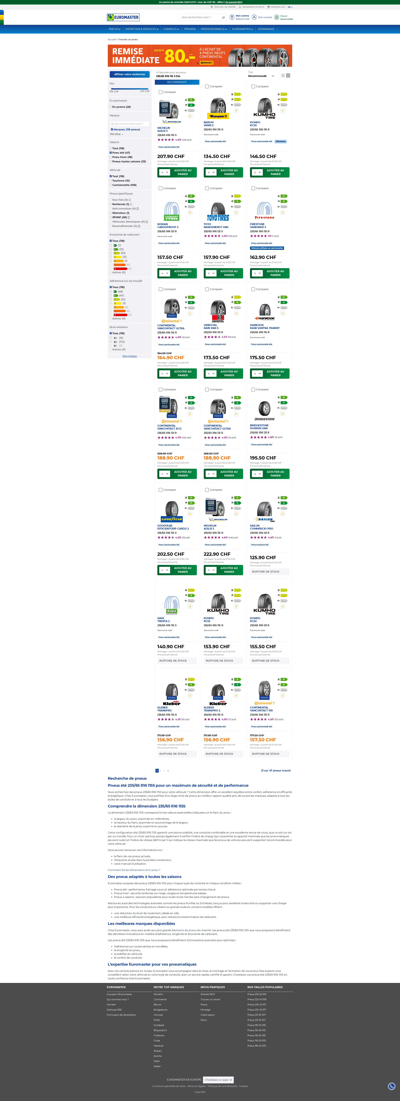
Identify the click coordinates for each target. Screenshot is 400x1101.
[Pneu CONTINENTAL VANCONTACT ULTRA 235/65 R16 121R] (218, 404)
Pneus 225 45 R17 (257, 1009)
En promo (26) (121, 106)
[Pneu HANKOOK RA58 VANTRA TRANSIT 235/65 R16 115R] (264, 306)
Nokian (157, 1051)
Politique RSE (114, 1009)
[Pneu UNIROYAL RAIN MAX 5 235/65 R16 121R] (218, 305)
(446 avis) (186, 140)
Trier (250, 72)
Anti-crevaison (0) (124, 208)
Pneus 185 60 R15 (257, 1045)
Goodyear (159, 1025)
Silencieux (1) (120, 212)
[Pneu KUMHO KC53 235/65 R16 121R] (264, 599)
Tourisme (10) (121, 180)
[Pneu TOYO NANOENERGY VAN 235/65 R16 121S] (218, 205)
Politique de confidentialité (222, 1086)
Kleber (157, 1066)
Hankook (158, 1045)
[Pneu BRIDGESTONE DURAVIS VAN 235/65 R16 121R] (264, 406)
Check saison (208, 1015)
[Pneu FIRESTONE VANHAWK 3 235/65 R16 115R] (264, 205)
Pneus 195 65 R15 (257, 1030)
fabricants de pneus (184, 930)
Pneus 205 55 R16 (257, 994)
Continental (160, 999)
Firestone (159, 1035)
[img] (147, 124)
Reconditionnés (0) (124, 226)
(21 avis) (278, 437)
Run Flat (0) (120, 199)
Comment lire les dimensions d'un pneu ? (134, 870)
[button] (129, 199)
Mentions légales (196, 1086)
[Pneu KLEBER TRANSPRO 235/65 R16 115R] (172, 686)
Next (289, 55)
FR (289, 7)
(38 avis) (232, 337)
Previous (110, 55)
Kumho (158, 1056)
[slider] (109, 88)
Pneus (204, 1004)
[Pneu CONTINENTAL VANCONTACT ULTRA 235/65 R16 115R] (172, 304)
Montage (205, 1009)
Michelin (158, 994)
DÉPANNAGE (266, 29)
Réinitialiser (129, 356)
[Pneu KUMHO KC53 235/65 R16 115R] (264, 103)
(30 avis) (185, 719)
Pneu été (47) (121, 152)
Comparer (169, 92)
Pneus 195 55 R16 (257, 1025)
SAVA (157, 1061)
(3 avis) (278, 537)
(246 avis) (186, 437)
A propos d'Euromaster (119, 994)
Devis (204, 1020)
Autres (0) (118, 272)
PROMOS (190, 29)
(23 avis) (186, 337)
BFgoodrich (160, 1030)
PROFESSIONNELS (213, 29)
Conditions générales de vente (168, 1086)
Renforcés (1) (120, 204)
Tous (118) (118, 240)
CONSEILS (170, 29)
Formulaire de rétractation (121, 1015)
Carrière (111, 1004)
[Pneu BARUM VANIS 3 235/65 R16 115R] (218, 103)
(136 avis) (232, 236)
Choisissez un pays (217, 1079)
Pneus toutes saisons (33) (129, 161)
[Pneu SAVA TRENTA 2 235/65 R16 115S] (172, 599)
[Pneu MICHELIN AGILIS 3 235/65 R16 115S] (172, 109)
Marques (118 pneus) (127, 129)
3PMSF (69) (119, 217)
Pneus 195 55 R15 (257, 1035)
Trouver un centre (225, 7)
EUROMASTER (241, 29)
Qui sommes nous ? (118, 999)
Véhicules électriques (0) (128, 221)
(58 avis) (186, 537)
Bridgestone (160, 1009)
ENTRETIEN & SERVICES (140, 29)
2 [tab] (202, 63)
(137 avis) (279, 719)
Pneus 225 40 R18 (257, 999)
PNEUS (113, 29)
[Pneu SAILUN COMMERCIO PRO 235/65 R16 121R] (264, 506)
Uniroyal (158, 1015)
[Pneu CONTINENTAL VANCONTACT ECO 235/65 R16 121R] (172, 404)
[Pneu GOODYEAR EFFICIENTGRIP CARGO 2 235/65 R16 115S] (172, 506)
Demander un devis (253, 7)
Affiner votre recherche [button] (129, 74)
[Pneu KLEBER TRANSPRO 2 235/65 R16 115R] (218, 686)
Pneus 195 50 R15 (257, 1040)
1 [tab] (197, 63)
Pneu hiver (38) (122, 157)
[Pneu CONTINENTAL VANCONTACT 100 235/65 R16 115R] (264, 686)
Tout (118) (118, 148)
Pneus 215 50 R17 (257, 1015)
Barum (157, 1004)
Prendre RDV (277, 7)
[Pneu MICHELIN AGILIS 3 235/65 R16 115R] (218, 506)
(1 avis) (275, 236)
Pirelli (157, 1020)
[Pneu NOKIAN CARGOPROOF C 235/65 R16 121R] (172, 205)
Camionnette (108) (124, 185)
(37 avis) (232, 719)
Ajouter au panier (183, 172)
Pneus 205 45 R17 (257, 1004)
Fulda (157, 1040)
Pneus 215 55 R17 (256, 1020)
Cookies (243, 1086)
